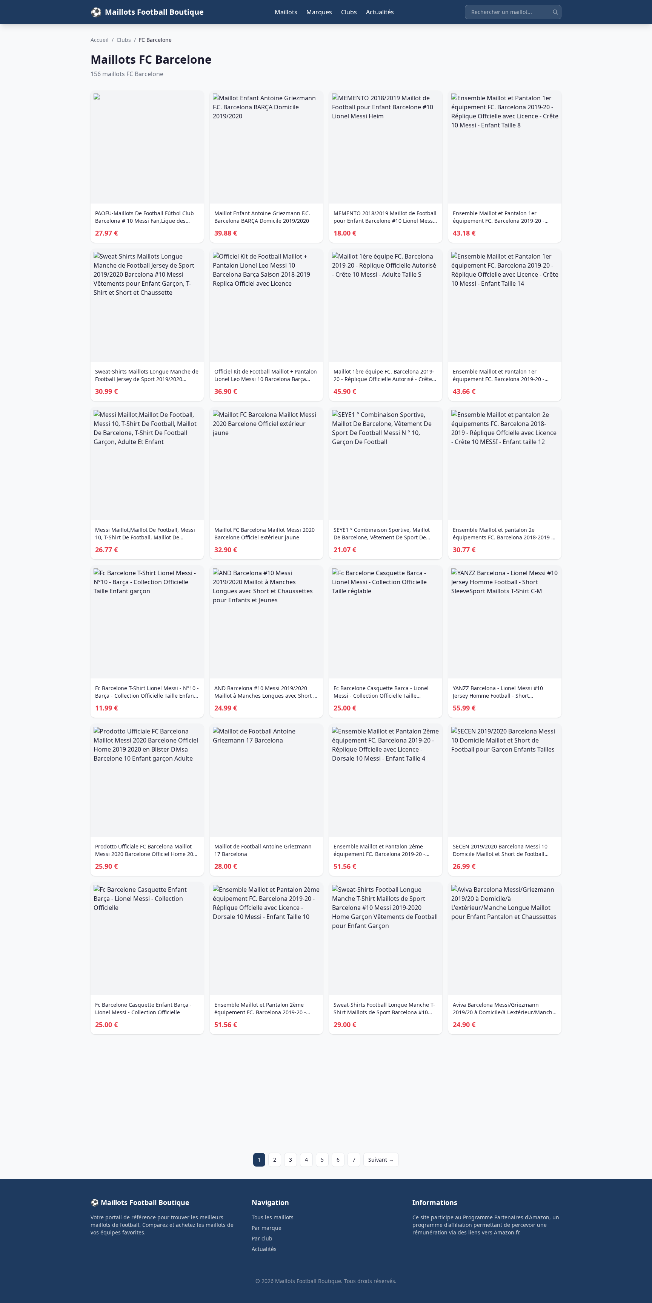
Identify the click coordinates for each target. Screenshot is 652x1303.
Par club (262, 1238)
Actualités (380, 12)
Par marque (266, 1227)
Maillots (286, 12)
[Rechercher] (555, 12)
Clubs (349, 12)
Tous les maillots (273, 1217)
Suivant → (381, 1159)
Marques (319, 12)
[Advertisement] (317, 1093)
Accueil (100, 39)
